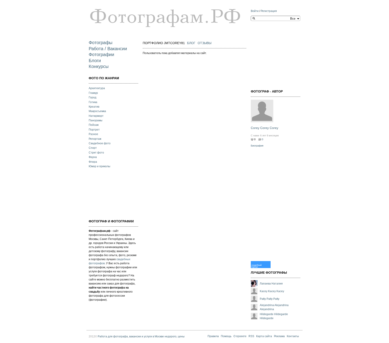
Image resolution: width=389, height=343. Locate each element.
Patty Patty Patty (269, 298)
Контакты (293, 336)
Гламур (93, 93)
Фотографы (100, 42)
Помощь (226, 336)
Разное (93, 134)
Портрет (94, 129)
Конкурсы (99, 66)
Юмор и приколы (99, 166)
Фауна (93, 157)
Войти (255, 11)
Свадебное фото (100, 143)
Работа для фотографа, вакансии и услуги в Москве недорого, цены (141, 336)
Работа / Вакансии (108, 48)
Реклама (279, 336)
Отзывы (204, 43)
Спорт (93, 147)
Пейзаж (94, 124)
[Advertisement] (111, 193)
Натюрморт (96, 115)
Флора (93, 161)
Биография (257, 145)
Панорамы (95, 120)
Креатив (94, 106)
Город (92, 97)
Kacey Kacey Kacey (272, 291)
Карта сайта (264, 336)
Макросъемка (97, 111)
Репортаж (95, 138)
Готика (93, 102)
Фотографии (101, 54)
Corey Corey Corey (264, 128)
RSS (251, 336)
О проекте (240, 336)
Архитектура (97, 88)
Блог (191, 43)
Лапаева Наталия (271, 283)
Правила (213, 336)
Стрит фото (96, 152)
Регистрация (269, 11)
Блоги (95, 60)
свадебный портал (256, 266)
